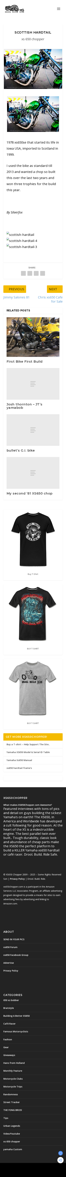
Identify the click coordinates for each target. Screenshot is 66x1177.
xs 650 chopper (32, 39)
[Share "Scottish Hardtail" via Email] (42, 273)
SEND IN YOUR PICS (13, 939)
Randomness (10, 1094)
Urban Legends (11, 1125)
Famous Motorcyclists (15, 1031)
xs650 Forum (10, 947)
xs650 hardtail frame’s (19, 767)
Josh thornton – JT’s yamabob (24, 405)
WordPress (56, 1167)
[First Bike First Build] (33, 337)
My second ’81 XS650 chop (30, 493)
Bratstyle (8, 1007)
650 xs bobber (11, 1000)
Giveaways (9, 1055)
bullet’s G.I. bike (21, 450)
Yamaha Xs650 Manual (19, 760)
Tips (5, 1118)
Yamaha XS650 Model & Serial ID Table (28, 752)
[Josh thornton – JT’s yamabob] (33, 384)
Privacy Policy (17, 878)
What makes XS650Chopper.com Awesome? (27, 804)
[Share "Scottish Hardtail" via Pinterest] (36, 273)
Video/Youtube (11, 1133)
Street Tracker (11, 1102)
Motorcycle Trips (12, 1086)
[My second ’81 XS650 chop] (33, 473)
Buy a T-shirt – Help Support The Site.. (28, 744)
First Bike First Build (25, 361)
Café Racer (9, 1023)
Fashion (7, 1039)
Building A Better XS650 (16, 1015)
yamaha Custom (12, 1149)
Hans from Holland (14, 1062)
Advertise (8, 962)
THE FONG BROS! (12, 1110)
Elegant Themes (26, 1167)
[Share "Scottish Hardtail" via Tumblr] (30, 273)
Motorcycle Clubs (13, 1078)
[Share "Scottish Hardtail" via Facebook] (23, 273)
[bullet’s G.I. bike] (33, 430)
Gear (6, 1047)
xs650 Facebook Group (15, 954)
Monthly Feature (12, 1070)
